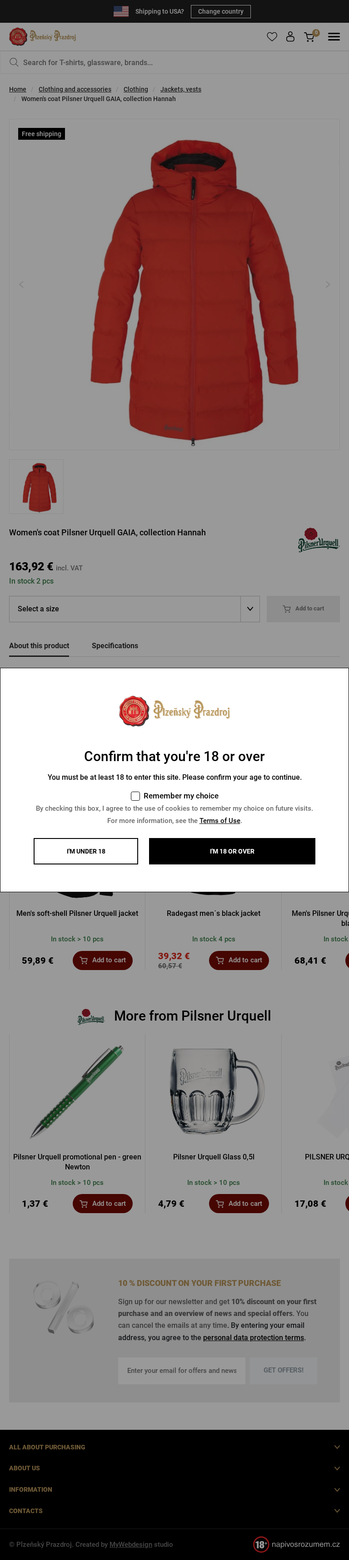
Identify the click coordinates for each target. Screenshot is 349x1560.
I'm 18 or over (232, 851)
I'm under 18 (86, 851)
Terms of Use (219, 821)
